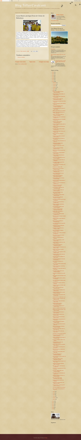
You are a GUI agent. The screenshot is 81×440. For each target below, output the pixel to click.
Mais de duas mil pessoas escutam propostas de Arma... (58, 235)
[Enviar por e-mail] (33, 51)
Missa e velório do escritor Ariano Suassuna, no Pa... (58, 288)
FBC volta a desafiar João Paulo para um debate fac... (59, 366)
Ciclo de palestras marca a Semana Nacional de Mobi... (58, 178)
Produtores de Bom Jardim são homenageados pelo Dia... (58, 99)
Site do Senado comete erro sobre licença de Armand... (58, 173)
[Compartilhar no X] (35, 51)
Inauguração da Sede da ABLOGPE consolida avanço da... (58, 226)
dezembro (54, 82)
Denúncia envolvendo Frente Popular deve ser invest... (58, 317)
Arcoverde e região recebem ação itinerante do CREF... (58, 371)
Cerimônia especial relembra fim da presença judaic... (58, 315)
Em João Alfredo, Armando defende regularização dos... (58, 195)
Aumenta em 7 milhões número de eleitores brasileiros (58, 190)
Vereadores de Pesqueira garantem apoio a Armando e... (58, 364)
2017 (53, 76)
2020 (53, 72)
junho (54, 391)
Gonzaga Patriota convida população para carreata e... (58, 153)
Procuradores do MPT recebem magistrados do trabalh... (58, 359)
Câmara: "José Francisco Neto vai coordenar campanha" (58, 115)
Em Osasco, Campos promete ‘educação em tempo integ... (58, 209)
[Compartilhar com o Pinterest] (37, 51)
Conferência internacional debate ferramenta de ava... (58, 148)
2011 (53, 404)
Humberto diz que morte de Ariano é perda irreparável (58, 312)
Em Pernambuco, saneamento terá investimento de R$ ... (58, 188)
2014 (53, 81)
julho (54, 90)
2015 (53, 79)
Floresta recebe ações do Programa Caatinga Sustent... (58, 322)
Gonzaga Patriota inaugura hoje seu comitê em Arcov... (58, 306)
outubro (54, 85)
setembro (54, 87)
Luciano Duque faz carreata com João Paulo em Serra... (59, 242)
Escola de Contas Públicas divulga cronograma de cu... (58, 214)
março (54, 396)
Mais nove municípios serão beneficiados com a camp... (57, 378)
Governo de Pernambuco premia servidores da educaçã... (58, 106)
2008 (53, 408)
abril (53, 394)
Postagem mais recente (20, 61)
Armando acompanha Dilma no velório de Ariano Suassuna (59, 292)
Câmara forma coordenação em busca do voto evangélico (59, 158)
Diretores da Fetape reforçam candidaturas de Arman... (57, 185)
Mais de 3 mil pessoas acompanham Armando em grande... (58, 326)
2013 (53, 401)
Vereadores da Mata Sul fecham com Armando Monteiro (59, 376)
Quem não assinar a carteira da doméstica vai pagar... (58, 197)
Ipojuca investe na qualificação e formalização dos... (58, 221)
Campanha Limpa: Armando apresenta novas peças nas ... (59, 254)
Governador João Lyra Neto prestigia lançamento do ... (58, 129)
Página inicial (32, 61)
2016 (53, 78)
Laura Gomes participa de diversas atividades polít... (58, 202)
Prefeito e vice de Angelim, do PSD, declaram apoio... (58, 240)
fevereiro (54, 397)
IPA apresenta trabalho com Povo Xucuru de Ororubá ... (58, 92)
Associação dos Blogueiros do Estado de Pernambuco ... (59, 259)
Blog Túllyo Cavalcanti (30, 5)
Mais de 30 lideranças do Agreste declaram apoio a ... (58, 231)
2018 (53, 75)
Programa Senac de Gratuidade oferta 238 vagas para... (59, 290)
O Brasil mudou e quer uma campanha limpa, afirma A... (59, 345)
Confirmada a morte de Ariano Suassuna (59, 333)
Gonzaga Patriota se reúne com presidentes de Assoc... (58, 342)
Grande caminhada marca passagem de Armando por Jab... (59, 338)
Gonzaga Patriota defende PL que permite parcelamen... (58, 335)
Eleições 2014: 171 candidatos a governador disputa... (58, 212)
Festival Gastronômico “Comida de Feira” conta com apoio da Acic (60, 61)
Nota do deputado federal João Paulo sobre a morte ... (59, 301)
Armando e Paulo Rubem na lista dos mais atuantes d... (59, 136)
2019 (53, 73)
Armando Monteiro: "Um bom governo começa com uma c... (59, 385)
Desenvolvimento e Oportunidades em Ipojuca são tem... (59, 94)
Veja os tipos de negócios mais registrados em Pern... (58, 192)
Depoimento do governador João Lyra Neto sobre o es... (59, 329)
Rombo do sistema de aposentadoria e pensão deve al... (59, 181)
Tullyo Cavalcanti (60, 14)
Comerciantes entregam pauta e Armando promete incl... (58, 143)
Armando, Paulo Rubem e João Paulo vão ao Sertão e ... (59, 266)
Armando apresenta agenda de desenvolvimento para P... (57, 176)
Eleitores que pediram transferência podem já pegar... (58, 204)
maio (54, 393)
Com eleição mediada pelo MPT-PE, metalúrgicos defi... (58, 162)
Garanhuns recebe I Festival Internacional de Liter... (57, 122)
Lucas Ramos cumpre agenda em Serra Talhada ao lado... (59, 252)
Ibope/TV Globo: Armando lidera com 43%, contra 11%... (59, 112)
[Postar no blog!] (34, 51)
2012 (53, 402)
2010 (53, 405)
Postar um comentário (21, 57)
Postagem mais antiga (44, 61)
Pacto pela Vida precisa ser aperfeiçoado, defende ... (57, 354)
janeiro (54, 399)
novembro (54, 84)
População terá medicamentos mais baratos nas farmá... (58, 383)
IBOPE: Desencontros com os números (59, 110)
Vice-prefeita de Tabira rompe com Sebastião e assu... (58, 171)
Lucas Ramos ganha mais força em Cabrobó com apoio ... (58, 271)
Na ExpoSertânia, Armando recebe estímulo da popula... (58, 207)
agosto (54, 88)
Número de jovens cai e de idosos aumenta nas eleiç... (58, 169)
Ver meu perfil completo (55, 20)
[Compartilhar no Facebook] (36, 51)
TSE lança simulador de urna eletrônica (59, 387)
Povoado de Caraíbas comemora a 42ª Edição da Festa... (59, 299)
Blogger (46, 437)
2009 (53, 407)
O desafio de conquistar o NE (57, 166)
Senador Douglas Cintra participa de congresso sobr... (58, 155)
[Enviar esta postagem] (31, 51)
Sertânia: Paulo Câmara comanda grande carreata (58, 250)
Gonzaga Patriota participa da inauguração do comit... (57, 245)
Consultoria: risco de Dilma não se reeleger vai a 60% (58, 228)
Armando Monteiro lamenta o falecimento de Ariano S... (57, 303)
